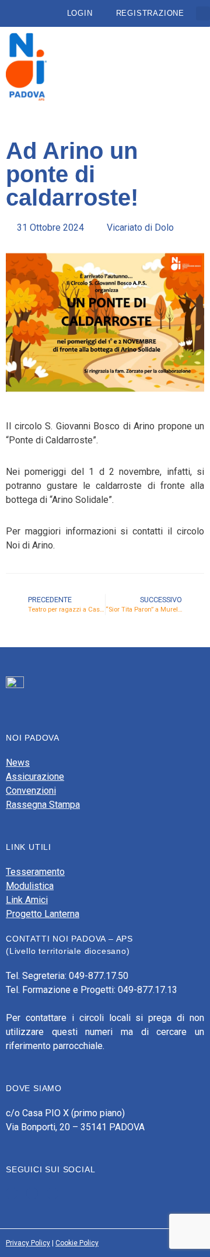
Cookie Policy (77, 1243)
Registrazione (150, 13)
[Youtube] (32, 1193)
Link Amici (27, 899)
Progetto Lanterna (42, 913)
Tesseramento (35, 871)
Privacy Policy (28, 1243)
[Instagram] (52, 1193)
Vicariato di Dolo (140, 227)
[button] (203, 13)
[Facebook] (12, 1193)
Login (80, 13)
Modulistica (30, 885)
